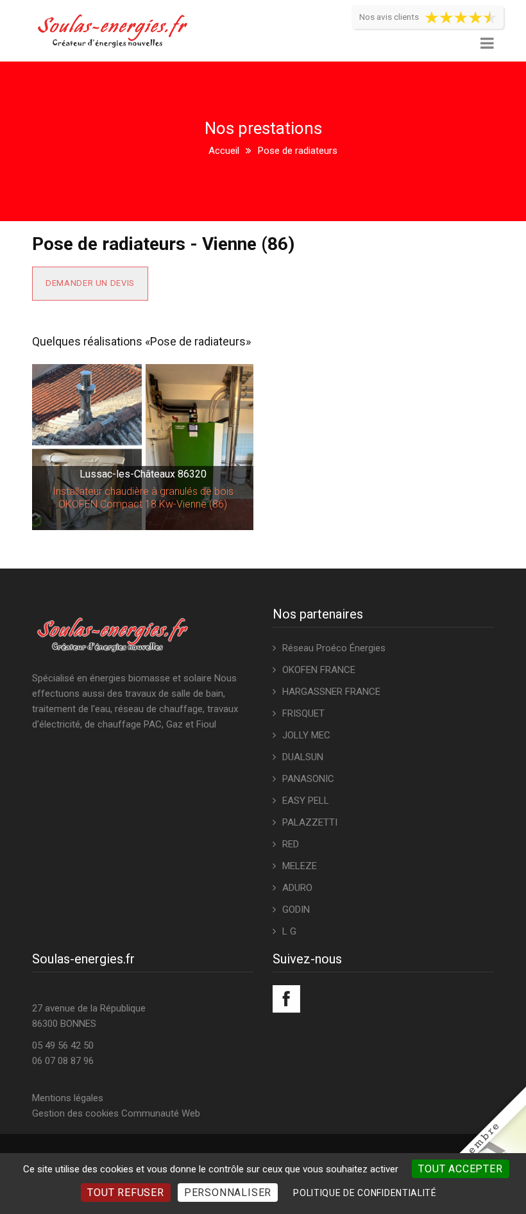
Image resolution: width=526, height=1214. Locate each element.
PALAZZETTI (309, 822)
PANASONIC (308, 779)
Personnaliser (227, 1192)
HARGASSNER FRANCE (331, 691)
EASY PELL (305, 800)
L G (289, 931)
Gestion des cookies (75, 1113)
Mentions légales (67, 1098)
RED (290, 844)
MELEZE (299, 866)
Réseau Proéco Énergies (334, 648)
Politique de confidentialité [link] (365, 1193)
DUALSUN (302, 757)
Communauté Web (160, 1113)
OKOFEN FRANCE (318, 670)
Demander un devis (90, 283)
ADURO (297, 888)
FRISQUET (303, 713)
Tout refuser (125, 1192)
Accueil (223, 150)
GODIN (296, 909)
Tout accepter (460, 1169)
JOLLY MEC (306, 735)
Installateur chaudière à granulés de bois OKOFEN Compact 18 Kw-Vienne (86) (143, 497)
